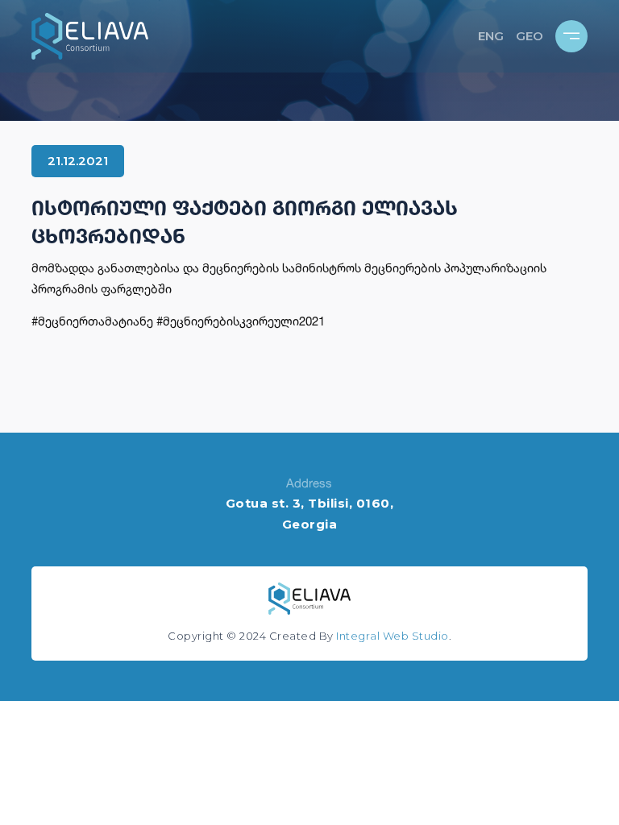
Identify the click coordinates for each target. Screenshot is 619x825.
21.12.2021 (78, 160)
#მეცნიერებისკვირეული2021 (240, 321)
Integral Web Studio (392, 635)
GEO (529, 36)
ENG (491, 36)
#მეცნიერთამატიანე (92, 321)
